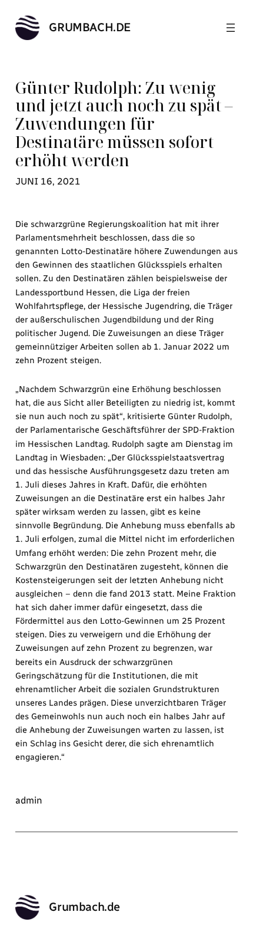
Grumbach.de (90, 27)
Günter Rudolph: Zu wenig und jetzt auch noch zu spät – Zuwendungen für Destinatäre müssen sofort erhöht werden (123, 124)
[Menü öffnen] (231, 28)
